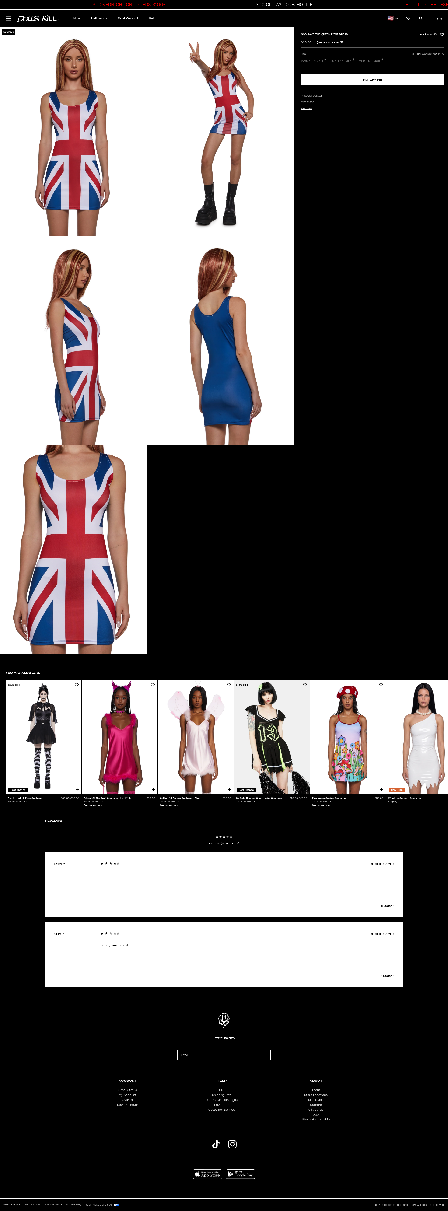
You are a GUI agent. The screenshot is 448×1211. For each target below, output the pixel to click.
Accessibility (73, 1205)
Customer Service (221, 1109)
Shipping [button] (306, 108)
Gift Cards (315, 1109)
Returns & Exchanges (222, 1100)
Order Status (127, 1090)
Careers (316, 1104)
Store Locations (316, 1095)
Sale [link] (152, 18)
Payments (221, 1104)
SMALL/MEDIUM (341, 61)
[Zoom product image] (73, 131)
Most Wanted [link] (128, 18)
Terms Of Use (33, 1205)
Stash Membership (316, 1119)
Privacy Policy (12, 1205)
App (316, 1114)
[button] (128, 4)
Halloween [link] (99, 18)
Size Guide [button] (307, 102)
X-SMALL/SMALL (312, 61)
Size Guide (316, 1100)
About (316, 1090)
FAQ (221, 1090)
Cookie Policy (54, 1205)
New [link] (77, 18)
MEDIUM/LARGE (370, 61)
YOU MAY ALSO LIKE (23, 673)
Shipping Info (221, 1095)
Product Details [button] (311, 96)
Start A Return (127, 1104)
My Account (127, 1095)
